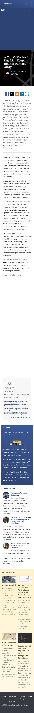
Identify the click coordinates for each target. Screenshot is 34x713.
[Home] (8, 4)
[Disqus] (17, 301)
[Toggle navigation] (29, 4)
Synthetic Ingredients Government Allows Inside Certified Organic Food (16, 413)
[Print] (27, 94)
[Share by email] (17, 94)
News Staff (17, 71)
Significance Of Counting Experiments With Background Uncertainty (24, 652)
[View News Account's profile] (7, 73)
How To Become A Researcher (9, 643)
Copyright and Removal (12, 698)
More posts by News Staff (20, 417)
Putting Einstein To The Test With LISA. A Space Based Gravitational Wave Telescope (25, 591)
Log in (31, 10)
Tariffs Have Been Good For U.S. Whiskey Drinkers (20, 545)
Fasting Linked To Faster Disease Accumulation (15, 405)
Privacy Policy (22, 697)
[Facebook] (2, 10)
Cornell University (14, 275)
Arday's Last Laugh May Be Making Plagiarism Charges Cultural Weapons (21, 520)
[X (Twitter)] (4, 10)
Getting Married (9, 585)
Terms (30, 696)
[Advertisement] (17, 31)
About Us (3, 697)
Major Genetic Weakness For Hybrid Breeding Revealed (16, 409)
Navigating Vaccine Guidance (19, 494)
